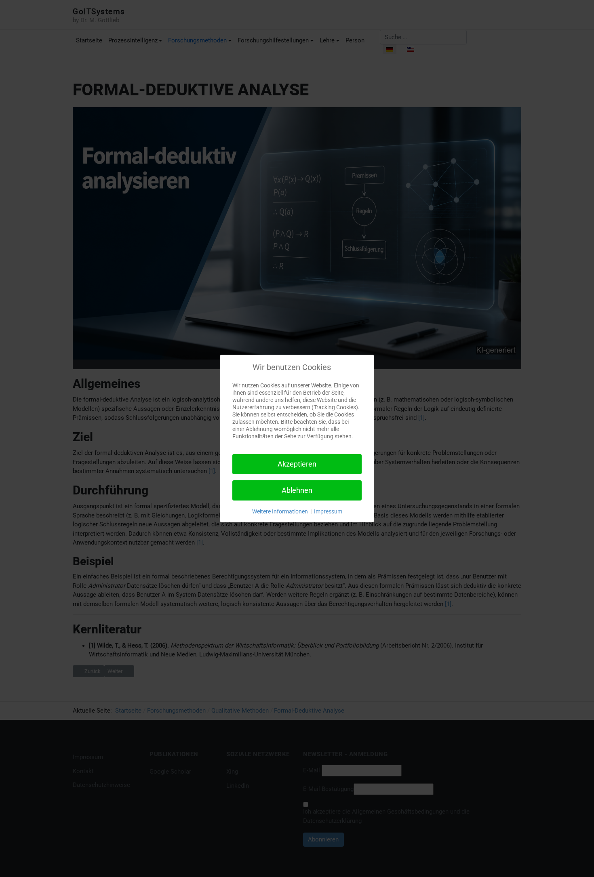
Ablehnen (297, 490)
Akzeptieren (297, 464)
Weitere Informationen (280, 511)
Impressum (328, 511)
